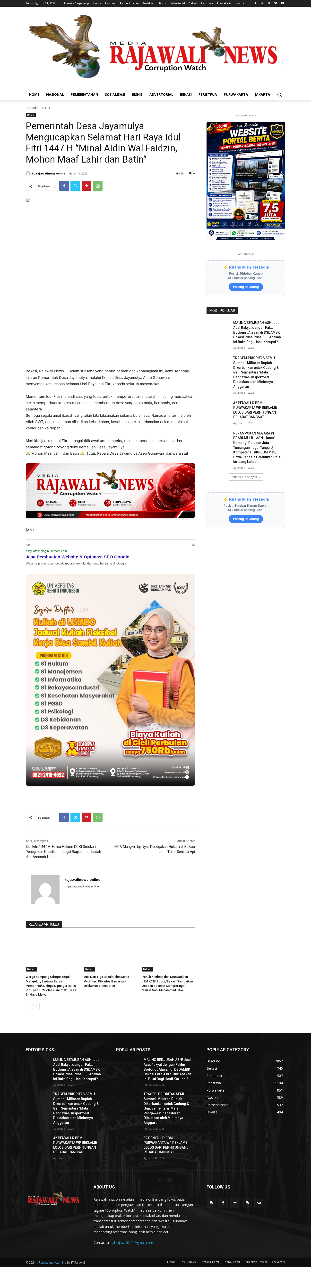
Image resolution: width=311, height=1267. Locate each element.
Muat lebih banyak (244, 477)
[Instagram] (262, 3)
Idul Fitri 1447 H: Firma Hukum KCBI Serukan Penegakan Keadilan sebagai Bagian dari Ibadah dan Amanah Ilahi (63, 851)
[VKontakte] (259, 1202)
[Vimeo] (275, 3)
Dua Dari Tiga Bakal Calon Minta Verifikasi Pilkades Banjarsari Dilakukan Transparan (106, 981)
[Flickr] (235, 1202)
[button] (279, 94)
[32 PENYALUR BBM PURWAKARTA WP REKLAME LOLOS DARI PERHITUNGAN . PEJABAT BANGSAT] (218, 409)
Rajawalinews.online (52, 1262)
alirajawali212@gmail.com (132, 1242)
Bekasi (45, 108)
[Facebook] (255, 3)
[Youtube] (282, 3)
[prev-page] (29, 1006)
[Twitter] (269, 3)
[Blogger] (211, 1202)
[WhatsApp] (98, 186)
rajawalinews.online (50, 173)
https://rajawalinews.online (82, 886)
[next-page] (37, 1006)
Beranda (32, 108)
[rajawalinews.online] (29, 173)
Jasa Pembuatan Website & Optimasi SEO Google (77, 557)
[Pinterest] (86, 186)
